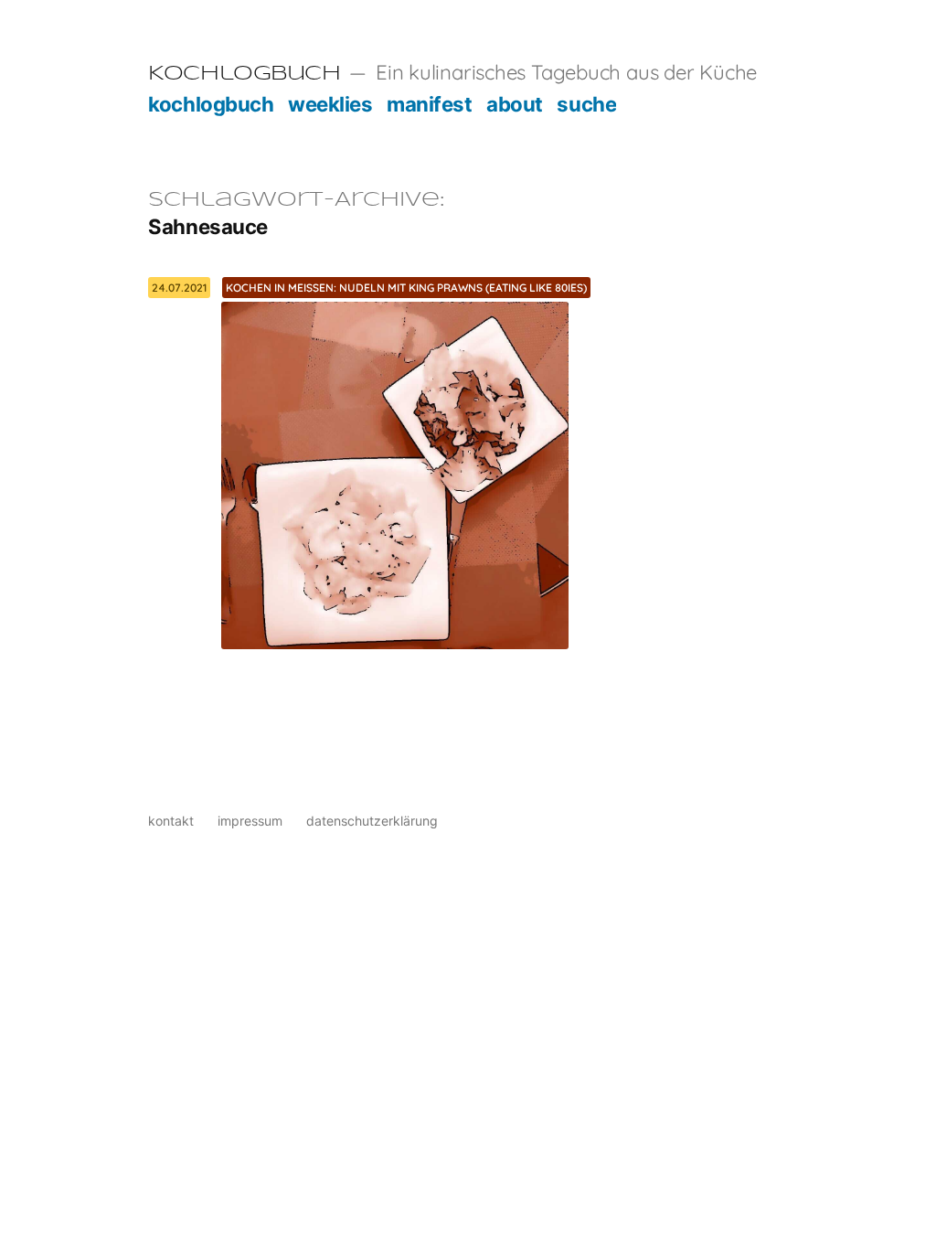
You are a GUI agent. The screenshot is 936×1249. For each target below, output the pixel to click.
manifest (429, 103)
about (514, 103)
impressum (250, 820)
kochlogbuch (210, 103)
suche (586, 103)
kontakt (171, 820)
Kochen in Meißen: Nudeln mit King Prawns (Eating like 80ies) (406, 287)
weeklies (330, 103)
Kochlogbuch (244, 74)
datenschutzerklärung (372, 820)
